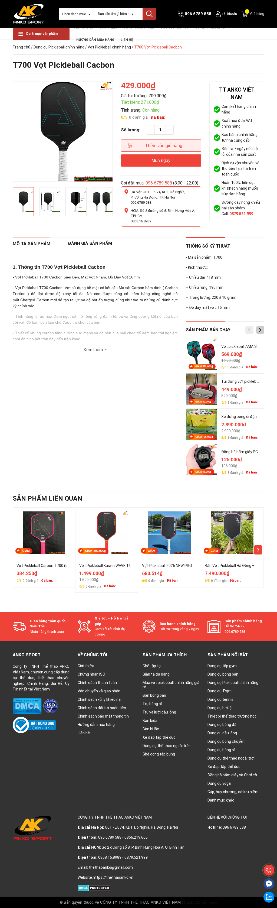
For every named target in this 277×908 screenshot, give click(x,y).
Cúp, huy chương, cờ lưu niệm (233, 792)
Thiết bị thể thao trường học (232, 716)
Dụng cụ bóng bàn (222, 674)
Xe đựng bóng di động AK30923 (248, 416)
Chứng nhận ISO (91, 674)
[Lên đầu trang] (269, 858)
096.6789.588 (141, 202)
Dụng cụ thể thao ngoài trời (166, 746)
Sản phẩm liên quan (47, 498)
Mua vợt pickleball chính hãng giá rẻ (171, 684)
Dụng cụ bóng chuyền (226, 741)
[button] (260, 330)
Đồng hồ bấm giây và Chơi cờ (232, 775)
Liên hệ (127, 40)
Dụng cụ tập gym (222, 666)
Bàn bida (150, 720)
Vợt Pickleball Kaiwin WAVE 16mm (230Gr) (115, 565)
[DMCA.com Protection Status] (27, 705)
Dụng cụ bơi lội (219, 708)
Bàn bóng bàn (154, 695)
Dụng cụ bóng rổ (221, 750)
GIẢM (26, 551)
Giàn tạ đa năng (156, 674)
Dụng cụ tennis (220, 699)
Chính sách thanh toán (97, 682)
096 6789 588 (198, 13)
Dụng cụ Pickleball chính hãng (59, 47)
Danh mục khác (220, 800)
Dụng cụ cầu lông (222, 733)
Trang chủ (21, 47)
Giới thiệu (86, 666)
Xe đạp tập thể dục (159, 737)
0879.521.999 (241, 214)
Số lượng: (130, 129)
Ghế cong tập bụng (159, 754)
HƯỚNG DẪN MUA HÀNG (95, 40)
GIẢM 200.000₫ (95, 551)
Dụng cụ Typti (219, 691)
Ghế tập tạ (152, 666)
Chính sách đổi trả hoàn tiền (102, 708)
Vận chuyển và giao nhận (99, 691)
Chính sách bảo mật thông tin (103, 716)
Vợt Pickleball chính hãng (109, 47)
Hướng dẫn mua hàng (96, 724)
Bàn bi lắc (151, 729)
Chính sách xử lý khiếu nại (99, 699)
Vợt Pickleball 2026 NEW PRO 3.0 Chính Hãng (180, 565)
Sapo (212, 902)
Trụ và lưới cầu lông (159, 712)
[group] (63, 131)
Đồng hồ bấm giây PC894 (242, 452)
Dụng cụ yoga (219, 783)
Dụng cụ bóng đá (221, 724)
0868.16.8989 (141, 221)
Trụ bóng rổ (152, 704)
